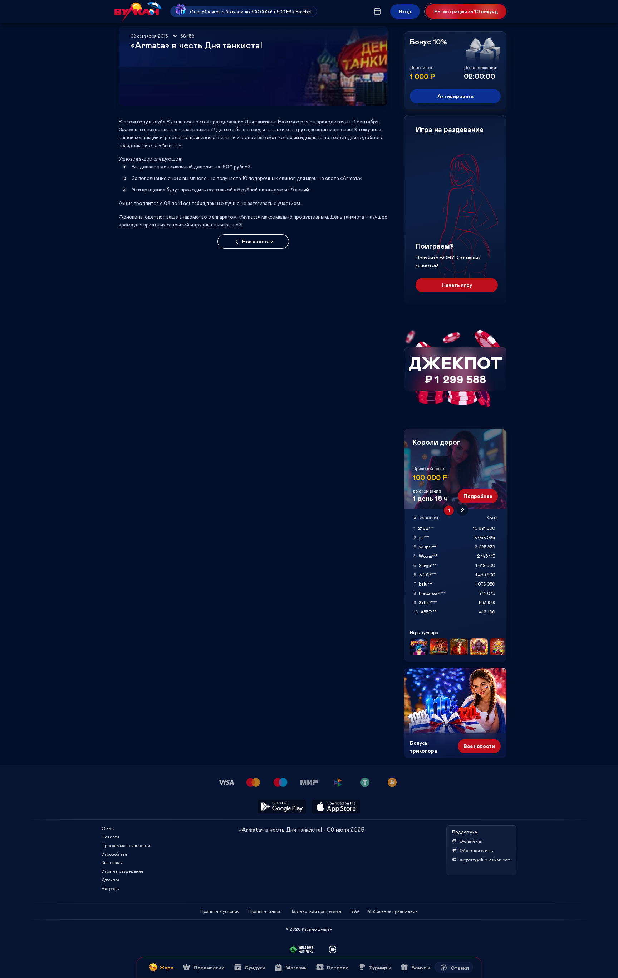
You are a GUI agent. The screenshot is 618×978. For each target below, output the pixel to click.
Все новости (258, 241)
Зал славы (112, 862)
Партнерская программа (315, 911)
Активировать (455, 96)
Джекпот (110, 879)
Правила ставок (264, 911)
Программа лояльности (126, 845)
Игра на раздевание (122, 871)
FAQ (354, 911)
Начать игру (457, 285)
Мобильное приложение (392, 911)
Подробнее (478, 496)
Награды (111, 888)
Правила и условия (220, 911)
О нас (108, 828)
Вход (405, 11)
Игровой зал (114, 854)
